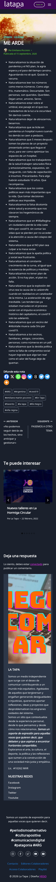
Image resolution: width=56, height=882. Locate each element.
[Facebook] (6, 376)
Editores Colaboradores (35, 863)
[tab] (22, 533)
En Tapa (40, 397)
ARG (7, 391)
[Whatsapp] (18, 376)
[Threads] (35, 376)
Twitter (12, 792)
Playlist (43, 869)
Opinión (8, 37)
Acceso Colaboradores (22, 869)
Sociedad (19, 37)
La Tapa (15, 518)
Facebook (14, 782)
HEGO (42, 876)
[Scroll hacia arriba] (7, 877)
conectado (36, 564)
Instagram (14, 787)
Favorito (9, 404)
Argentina (20, 391)
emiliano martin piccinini (18, 397)
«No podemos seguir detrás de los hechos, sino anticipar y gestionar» (13, 432)
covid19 (33, 391)
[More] (6, 382)
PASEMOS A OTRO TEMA (41, 426)
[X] (12, 376)
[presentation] (28, 486)
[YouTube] (35, 853)
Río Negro (35, 404)
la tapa (22, 404)
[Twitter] (41, 376)
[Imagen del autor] (5, 50)
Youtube (13, 797)
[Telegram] (47, 376)
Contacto (12, 863)
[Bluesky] (29, 376)
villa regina (11, 410)
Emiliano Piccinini (21, 50)
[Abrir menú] (49, 4)
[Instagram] (24, 376)
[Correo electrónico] (43, 853)
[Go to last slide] (8, 500)
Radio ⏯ (39, 4)
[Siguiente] (47, 500)
